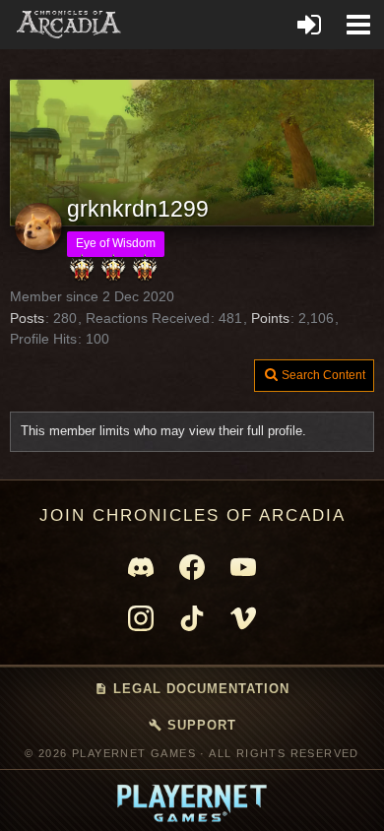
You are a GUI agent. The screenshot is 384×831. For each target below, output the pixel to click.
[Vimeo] (243, 618)
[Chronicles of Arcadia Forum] (69, 24)
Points (270, 318)
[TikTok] (192, 618)
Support (192, 726)
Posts (27, 318)
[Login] (309, 24)
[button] (358, 24)
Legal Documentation (192, 689)
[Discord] (140, 567)
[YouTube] (243, 567)
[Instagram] (140, 618)
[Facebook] (192, 567)
